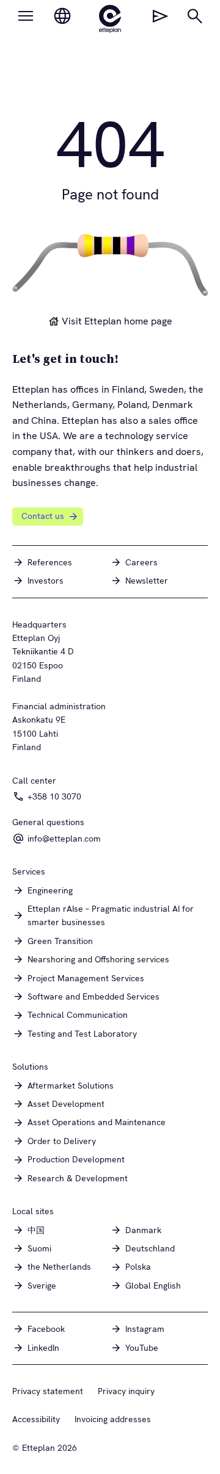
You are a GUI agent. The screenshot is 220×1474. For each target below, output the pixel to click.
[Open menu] (26, 16)
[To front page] (110, 19)
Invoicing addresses (113, 1419)
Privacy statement (47, 1391)
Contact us (42, 515)
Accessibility (36, 1419)
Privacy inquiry (126, 1391)
